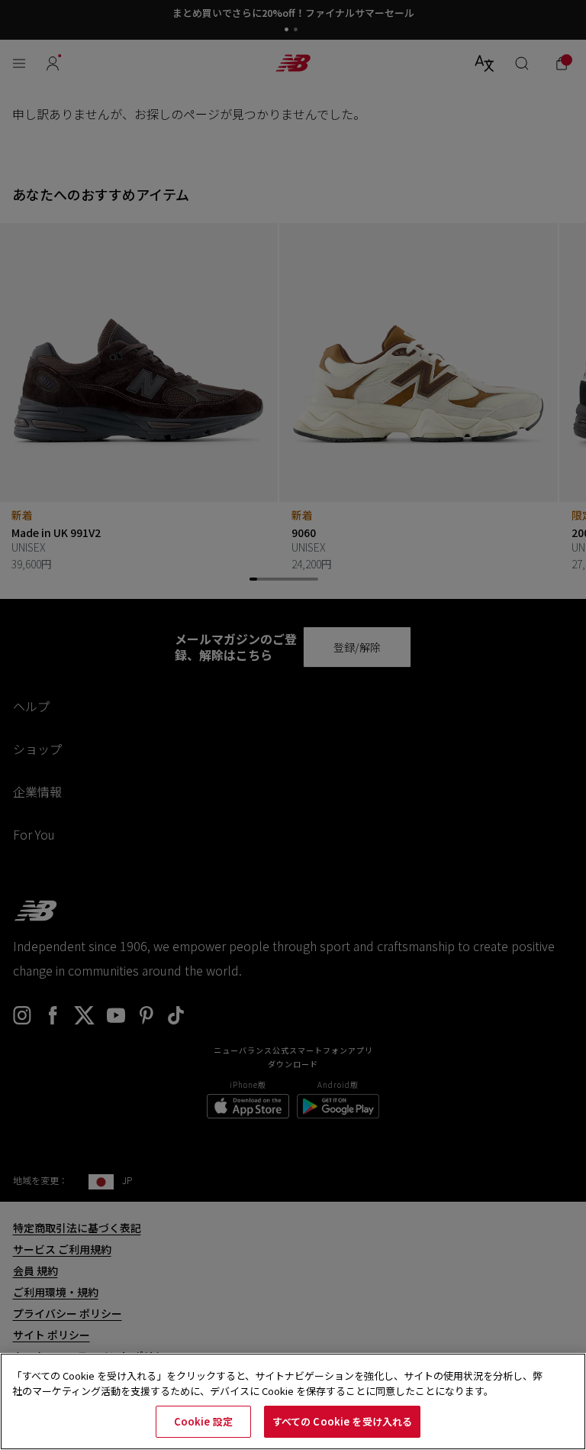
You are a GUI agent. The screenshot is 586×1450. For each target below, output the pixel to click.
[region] (293, 1401)
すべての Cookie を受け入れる (342, 1421)
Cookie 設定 (203, 1421)
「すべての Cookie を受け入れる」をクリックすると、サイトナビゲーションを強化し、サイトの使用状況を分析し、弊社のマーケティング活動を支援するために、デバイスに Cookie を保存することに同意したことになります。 (277, 1383)
